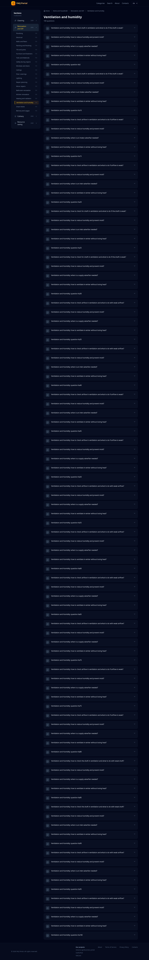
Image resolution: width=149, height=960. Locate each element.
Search (109, 3)
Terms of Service (110, 947)
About (117, 3)
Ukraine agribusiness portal (85, 950)
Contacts (125, 3)
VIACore (78, 956)
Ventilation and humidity (95, 11)
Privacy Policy (124, 947)
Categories (100, 3)
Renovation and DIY (77, 11)
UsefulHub (79, 953)
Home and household (60, 11)
